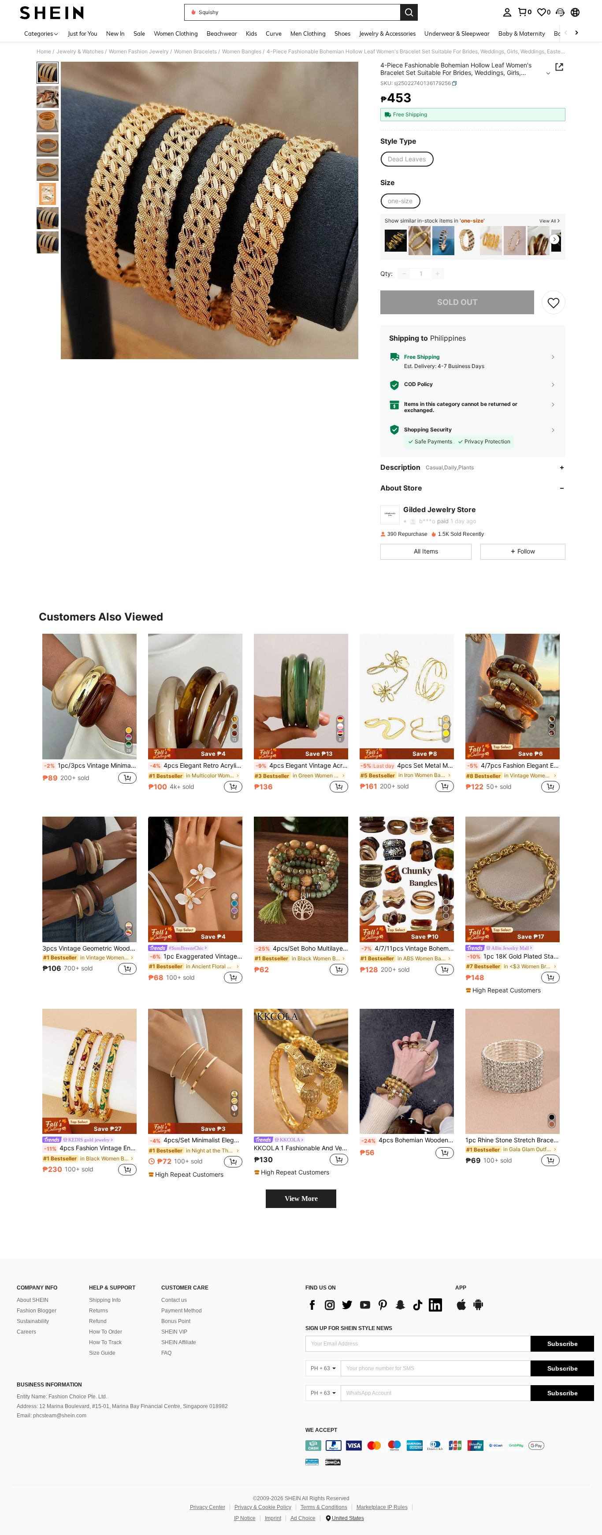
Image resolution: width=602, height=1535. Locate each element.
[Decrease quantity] (404, 273)
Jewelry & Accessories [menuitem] (387, 33)
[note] (195, 753)
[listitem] (396, 241)
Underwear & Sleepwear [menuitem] (457, 33)
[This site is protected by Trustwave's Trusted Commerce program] (312, 1462)
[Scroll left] (566, 33)
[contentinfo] (449, 1445)
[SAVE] (553, 302)
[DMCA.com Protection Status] (333, 1462)
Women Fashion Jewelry (139, 51)
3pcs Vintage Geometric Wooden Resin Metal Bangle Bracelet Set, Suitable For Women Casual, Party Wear (89, 948)
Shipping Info (105, 1300)
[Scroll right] (576, 33)
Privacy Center (207, 1507)
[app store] (461, 1309)
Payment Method (181, 1311)
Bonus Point (175, 1321)
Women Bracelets (195, 51)
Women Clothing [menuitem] (176, 33)
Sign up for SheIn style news (348, 1328)
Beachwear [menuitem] (222, 33)
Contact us (174, 1300)
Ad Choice (303, 1518)
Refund (98, 1321)
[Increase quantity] (437, 273)
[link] (524, 12)
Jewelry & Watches (80, 51)
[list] (375, 1305)
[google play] (478, 1309)
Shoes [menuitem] (342, 33)
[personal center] (507, 12)
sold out (457, 302)
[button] (560, 12)
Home (44, 51)
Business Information (49, 1385)
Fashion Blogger (36, 1311)
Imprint (273, 1518)
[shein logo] (52, 12)
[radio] (406, 159)
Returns (98, 1311)
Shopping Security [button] (428, 430)
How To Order (105, 1332)
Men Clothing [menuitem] (308, 33)
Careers (26, 1332)
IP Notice (245, 1518)
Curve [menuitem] (274, 33)
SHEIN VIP (174, 1332)
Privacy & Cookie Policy (262, 1507)
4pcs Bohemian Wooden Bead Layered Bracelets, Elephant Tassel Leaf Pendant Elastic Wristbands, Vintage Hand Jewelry (407, 1140)
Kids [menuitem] (251, 33)
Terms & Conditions (324, 1507)
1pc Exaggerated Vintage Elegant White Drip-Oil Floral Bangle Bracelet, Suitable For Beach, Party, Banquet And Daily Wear (196, 956)
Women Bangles (241, 51)
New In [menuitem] (115, 33)
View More (301, 1198)
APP (460, 1288)
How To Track (105, 1342)
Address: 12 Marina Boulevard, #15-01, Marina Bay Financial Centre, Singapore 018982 (122, 1406)
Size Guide (102, 1353)
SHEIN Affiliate (178, 1342)
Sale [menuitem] (139, 33)
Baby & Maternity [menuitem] (521, 33)
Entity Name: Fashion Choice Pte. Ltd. (62, 1397)
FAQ (166, 1353)
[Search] (409, 12)
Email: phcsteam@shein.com (51, 1415)
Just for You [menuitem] (82, 33)
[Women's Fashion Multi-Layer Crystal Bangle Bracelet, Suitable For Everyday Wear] (467, 241)
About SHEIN (32, 1300)
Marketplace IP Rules (382, 1507)
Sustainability (33, 1321)
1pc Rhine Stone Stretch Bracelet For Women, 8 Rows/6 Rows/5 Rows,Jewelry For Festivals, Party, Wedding (512, 1140)
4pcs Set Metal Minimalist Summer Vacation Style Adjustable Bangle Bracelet (407, 765)
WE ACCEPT (321, 1430)
